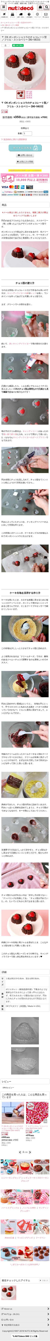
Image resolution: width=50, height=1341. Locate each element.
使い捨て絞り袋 (10, 434)
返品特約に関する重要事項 (15, 139)
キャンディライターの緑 (18, 293)
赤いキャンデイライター (20, 343)
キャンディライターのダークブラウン (29, 437)
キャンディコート (30, 431)
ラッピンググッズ (25, 1237)
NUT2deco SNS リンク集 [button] (25, 1336)
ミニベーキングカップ (11, 1178)
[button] (4, 8)
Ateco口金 (10, 1237)
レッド (33, 293)
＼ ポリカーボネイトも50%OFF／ (25, 1264)
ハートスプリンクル (10, 1208)
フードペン (40, 1237)
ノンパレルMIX (29, 1208)
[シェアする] (5, 45)
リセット (45, 1280)
